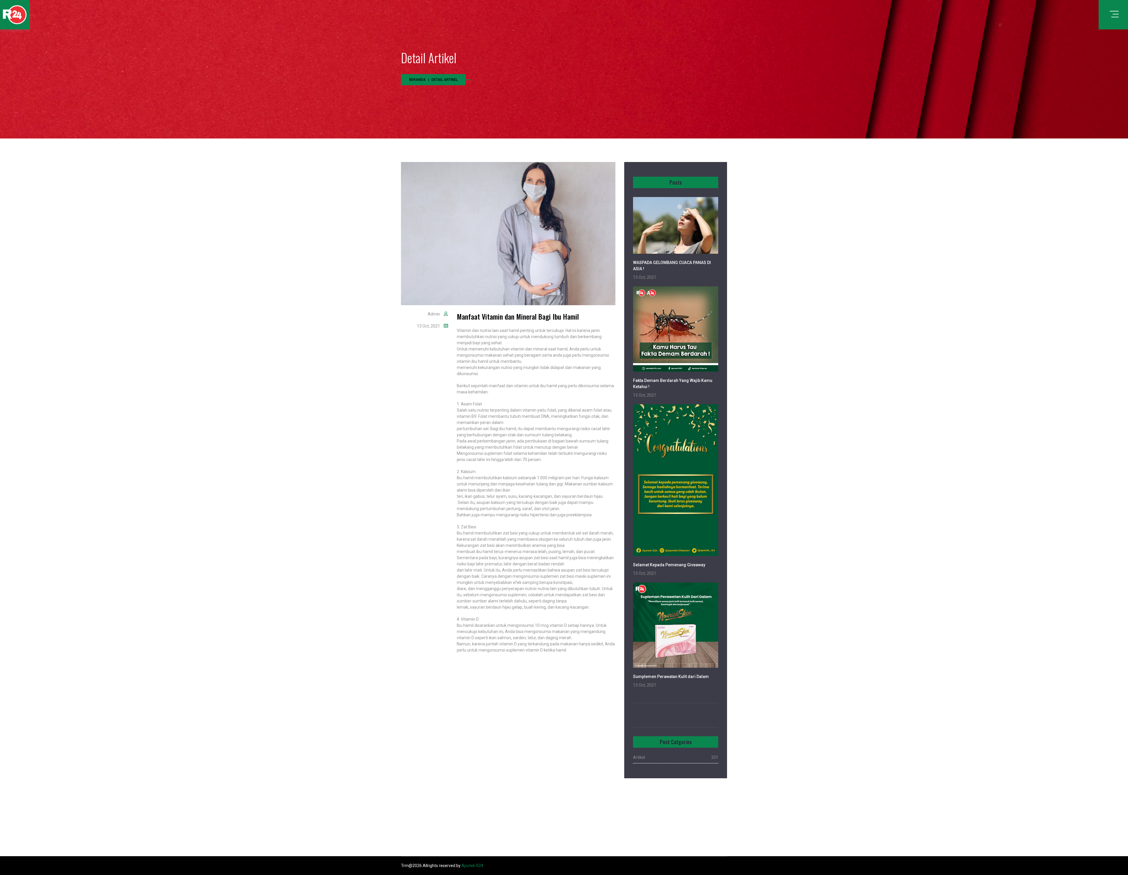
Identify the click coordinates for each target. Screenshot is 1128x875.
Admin (434, 314)
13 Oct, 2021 (428, 326)
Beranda (417, 80)
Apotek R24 (472, 865)
